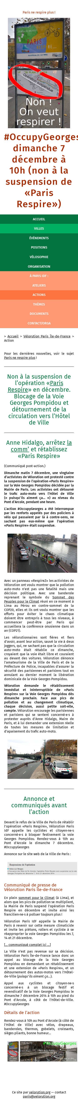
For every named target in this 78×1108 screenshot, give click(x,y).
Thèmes (39, 304)
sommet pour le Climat (37, 898)
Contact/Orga (39, 323)
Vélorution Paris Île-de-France (47, 336)
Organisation (39, 266)
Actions (39, 295)
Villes (39, 228)
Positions (39, 247)
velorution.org (39, 1092)
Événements (39, 238)
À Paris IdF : (39, 276)
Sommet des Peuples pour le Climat (39, 599)
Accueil (39, 219)
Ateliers (39, 285)
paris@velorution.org (39, 1096)
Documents (39, 314)
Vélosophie (39, 257)
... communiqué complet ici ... (27, 945)
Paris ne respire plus (19, 358)
